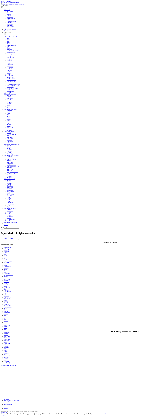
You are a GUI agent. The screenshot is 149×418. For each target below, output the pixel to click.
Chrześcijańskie (7, 266)
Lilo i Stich (6, 296)
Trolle (5, 349)
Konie (5, 286)
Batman (6, 257)
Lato (5, 293)
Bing (5, 258)
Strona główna (7, 247)
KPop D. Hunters (8, 284)
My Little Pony (7, 305)
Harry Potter (7, 279)
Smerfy (5, 326)
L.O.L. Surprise (7, 297)
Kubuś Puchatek (8, 291)
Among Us (6, 250)
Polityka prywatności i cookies (11, 400)
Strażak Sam (7, 337)
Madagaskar (7, 298)
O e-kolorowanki (8, 404)
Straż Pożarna (7, 336)
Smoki (5, 328)
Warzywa (6, 351)
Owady (5, 308)
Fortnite (6, 276)
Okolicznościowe (8, 307)
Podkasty (6, 408)
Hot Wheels (7, 280)
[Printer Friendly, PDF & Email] (125, 395)
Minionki (6, 303)
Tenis (5, 344)
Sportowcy (6, 333)
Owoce (5, 309)
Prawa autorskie (8, 401)
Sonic (5, 329)
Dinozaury (6, 268)
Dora (5, 272)
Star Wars (6, 335)
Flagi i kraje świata (8, 275)
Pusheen (6, 321)
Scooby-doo (7, 325)
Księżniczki (6, 290)
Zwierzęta (6, 361)
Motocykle (6, 304)
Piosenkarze (7, 312)
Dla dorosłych (7, 270)
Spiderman (6, 330)
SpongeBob (7, 332)
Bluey (5, 259)
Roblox (5, 322)
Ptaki (5, 319)
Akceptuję (3, 415)
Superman (6, 340)
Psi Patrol (6, 316)
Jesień (5, 283)
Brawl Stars (6, 262)
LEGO (5, 294)
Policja (5, 315)
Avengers (6, 252)
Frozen (5, 277)
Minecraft (6, 301)
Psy (5, 318)
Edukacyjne (7, 273)
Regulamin (6, 399)
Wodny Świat (7, 356)
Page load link (4, 412)
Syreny (5, 342)
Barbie (5, 255)
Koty (5, 289)
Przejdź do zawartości (6, 1)
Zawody (6, 358)
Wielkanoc (6, 353)
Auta (5, 254)
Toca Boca (6, 346)
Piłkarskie (6, 311)
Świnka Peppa (7, 343)
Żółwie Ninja (7, 362)
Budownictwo (7, 263)
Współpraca (7, 405)
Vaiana (5, 350)
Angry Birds (7, 251)
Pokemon (6, 314)
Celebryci (6, 265)
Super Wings (7, 339)
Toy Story (6, 347)
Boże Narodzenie (8, 261)
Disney (5, 269)
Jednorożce (6, 282)
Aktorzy (6, 248)
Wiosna (5, 354)
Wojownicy (6, 357)
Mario (5, 300)
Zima (5, 360)
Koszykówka (7, 287)
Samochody (7, 323)
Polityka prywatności (108, 414)
